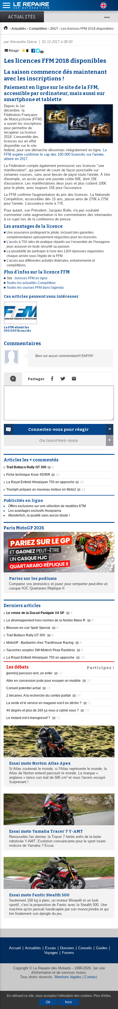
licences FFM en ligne (31, 278)
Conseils (85, 948)
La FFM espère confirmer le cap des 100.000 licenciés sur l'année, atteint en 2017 (55, 154)
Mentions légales (68, 977)
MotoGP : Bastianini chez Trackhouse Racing (44, 643)
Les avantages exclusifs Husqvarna (34, 511)
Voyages (51, 953)
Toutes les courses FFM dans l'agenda (35, 288)
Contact (91, 977)
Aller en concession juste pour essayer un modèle (48, 681)
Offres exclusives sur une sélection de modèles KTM (47, 506)
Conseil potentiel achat (28, 688)
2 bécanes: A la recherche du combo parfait (43, 695)
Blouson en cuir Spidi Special (32, 628)
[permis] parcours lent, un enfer (34, 673)
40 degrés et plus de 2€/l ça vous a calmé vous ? (47, 710)
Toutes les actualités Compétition (31, 283)
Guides (101, 948)
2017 (54, 29)
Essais (50, 948)
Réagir (13, 51)
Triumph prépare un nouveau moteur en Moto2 (45, 489)
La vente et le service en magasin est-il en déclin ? (48, 703)
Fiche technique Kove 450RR (33, 475)
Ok (48, 1002)
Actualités (22, 16)
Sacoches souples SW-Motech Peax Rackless (44, 650)
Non (68, 1002)
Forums (68, 953)
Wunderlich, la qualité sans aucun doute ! (39, 515)
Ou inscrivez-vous (58, 440)
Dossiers (67, 948)
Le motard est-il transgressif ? (33, 718)
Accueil (15, 948)
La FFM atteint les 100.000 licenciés (17, 329)
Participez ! (100, 667)
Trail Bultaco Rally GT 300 (30, 635)
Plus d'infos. (102, 996)
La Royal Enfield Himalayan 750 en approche (45, 482)
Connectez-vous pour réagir (58, 429)
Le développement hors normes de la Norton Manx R (50, 620)
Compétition (38, 29)
